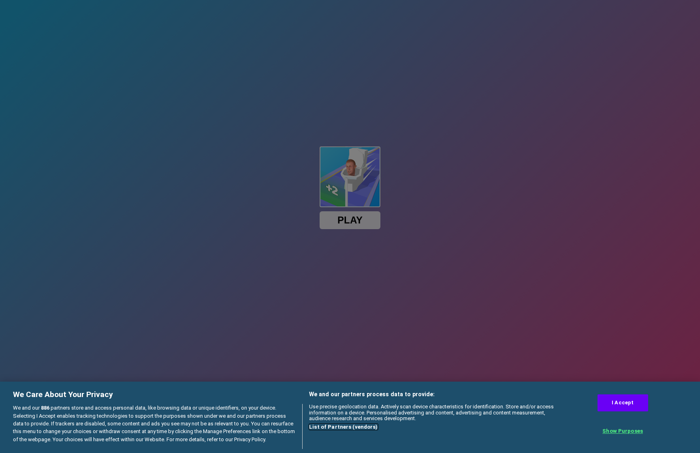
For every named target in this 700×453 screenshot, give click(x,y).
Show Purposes (622, 431)
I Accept (623, 403)
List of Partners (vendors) (343, 427)
